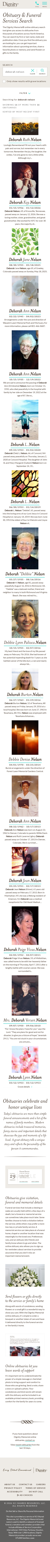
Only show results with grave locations (26, 81)
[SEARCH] (42, 70)
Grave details (24, 1086)
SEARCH (8, 65)
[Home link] (11, 4)
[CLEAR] (32, 71)
